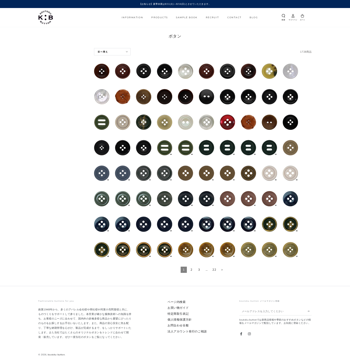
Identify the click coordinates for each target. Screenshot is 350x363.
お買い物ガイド (178, 308)
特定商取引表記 (178, 314)
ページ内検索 (177, 302)
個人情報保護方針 (180, 320)
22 (214, 270)
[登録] (310, 311)
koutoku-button (56, 354)
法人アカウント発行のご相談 (187, 331)
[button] (283, 18)
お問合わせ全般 (178, 325)
